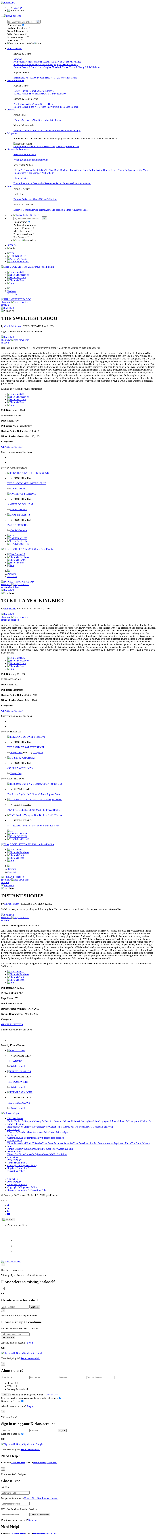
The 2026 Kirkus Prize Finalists (38, 266)
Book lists (28, 77)
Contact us (12, 1157)
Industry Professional (17, 1389)
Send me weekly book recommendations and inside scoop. (29, 1398)
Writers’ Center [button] (14, 1140)
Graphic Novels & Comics (56, 67)
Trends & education (23, 183)
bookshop (14, 587)
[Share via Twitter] (16, 277)
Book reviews (14, 25)
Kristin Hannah (12, 903)
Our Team (19, 1154)
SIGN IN (18, 7)
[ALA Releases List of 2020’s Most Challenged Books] (34, 799)
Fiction (28, 61)
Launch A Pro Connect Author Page (36, 173)
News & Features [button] (15, 80)
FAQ (34, 1154)
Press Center (43, 1154)
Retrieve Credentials (40, 1515)
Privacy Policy (14, 1160)
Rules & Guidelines (64, 130)
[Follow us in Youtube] (8, 1214)
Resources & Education (24, 154)
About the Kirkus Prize (44, 120)
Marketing (43, 159)
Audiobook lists (41, 77)
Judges (77, 130)
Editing (24, 159)
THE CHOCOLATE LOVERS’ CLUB (26, 483)
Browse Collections (23, 199)
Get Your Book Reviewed (57, 170)
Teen (41, 91)
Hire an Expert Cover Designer (118, 170)
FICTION (12, 294)
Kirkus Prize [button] (13, 1129)
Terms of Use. (51, 1394)
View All (17, 59)
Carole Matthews (12, 326)
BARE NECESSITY (17, 525)
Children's (95, 67)
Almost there (8, 1337)
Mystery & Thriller (48, 93)
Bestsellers (18, 77)
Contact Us (12, 1179)
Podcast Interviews (16, 37)
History (74, 64)
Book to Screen (21, 107)
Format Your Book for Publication (86, 170)
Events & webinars (82, 183)
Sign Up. (32, 1520)
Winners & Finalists (23, 120)
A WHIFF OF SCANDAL (20, 504)
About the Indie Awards (25, 130)
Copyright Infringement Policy (22, 1165)
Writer (10, 1386)
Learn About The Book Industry (134, 1143)
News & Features (16, 31)
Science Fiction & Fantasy (26, 64)
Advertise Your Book (73, 1143)
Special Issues (33, 146)
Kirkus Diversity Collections (21, 1149)
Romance (76, 61)
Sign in (5, 1395)
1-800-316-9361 (18, 1462)
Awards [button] (11, 109)
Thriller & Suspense (42, 61)
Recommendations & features (58, 183)
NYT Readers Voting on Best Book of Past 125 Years (33, 825)
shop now (6, 302)
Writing (17, 159)
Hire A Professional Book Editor (29, 170)
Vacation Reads (69, 77)
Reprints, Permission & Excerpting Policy (18, 1169)
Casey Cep (38, 752)
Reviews (11, 291)
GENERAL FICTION (12, 446)
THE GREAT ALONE (18, 1102)
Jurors (58, 120)
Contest (28, 1154)
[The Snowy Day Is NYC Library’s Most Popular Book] (35, 784)
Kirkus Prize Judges (58, 1132)
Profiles (17, 104)
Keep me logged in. (11, 1401)
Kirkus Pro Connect (44, 1149)
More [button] (10, 186)
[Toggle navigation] (2, 16)
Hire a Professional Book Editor (22, 1143)
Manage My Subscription (42, 1137)
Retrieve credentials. (30, 1358)
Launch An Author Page (76, 209)
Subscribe (74, 146)
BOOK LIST (16, 266)
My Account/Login (63, 1149)
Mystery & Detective (62, 61)
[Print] (10, 283)
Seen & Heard (47, 104)
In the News (34, 107)
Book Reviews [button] (14, 48)
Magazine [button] (12, 133)
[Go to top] (8, 1219)
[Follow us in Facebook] (8, 1205)
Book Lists (23, 1126)
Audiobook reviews (17, 28)
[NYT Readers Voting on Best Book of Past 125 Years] (34, 815)
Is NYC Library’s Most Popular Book (33, 794)
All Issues (44, 146)
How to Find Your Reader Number (41, 1498)
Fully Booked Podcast (67, 107)
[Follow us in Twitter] (8, 1208)
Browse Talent (38, 209)
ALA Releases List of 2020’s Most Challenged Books (33, 810)
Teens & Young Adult (79, 67)
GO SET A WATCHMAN (20, 768)
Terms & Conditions (17, 1162)
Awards (36, 104)
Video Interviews (16, 34)
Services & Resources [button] (18, 149)
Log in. (30, 1342)
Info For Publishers (58, 1154)
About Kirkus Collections (45, 199)
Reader (11, 1383)
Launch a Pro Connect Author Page (101, 1143)
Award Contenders (46, 130)
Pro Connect (13, 40)
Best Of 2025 (55, 77)
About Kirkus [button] (14, 1151)
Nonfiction (44, 64)
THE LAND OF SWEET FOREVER (26, 747)
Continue (35, 1307)
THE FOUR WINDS (17, 1082)
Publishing (33, 159)
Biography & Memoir (59, 64)
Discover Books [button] (15, 1118)
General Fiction (21, 91)
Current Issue (19, 146)
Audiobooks (19, 61)
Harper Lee (10, 608)
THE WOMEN (15, 1061)
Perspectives (27, 104)
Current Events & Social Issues (28, 67)
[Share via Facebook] (18, 274)
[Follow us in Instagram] (8, 1211)
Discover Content (22, 209)
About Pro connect (54, 209)
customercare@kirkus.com (45, 1462)
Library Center (20, 178)
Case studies (38, 183)
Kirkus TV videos (92, 1126)
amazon (5, 305)
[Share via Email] (16, 280)
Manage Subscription (59, 146)
